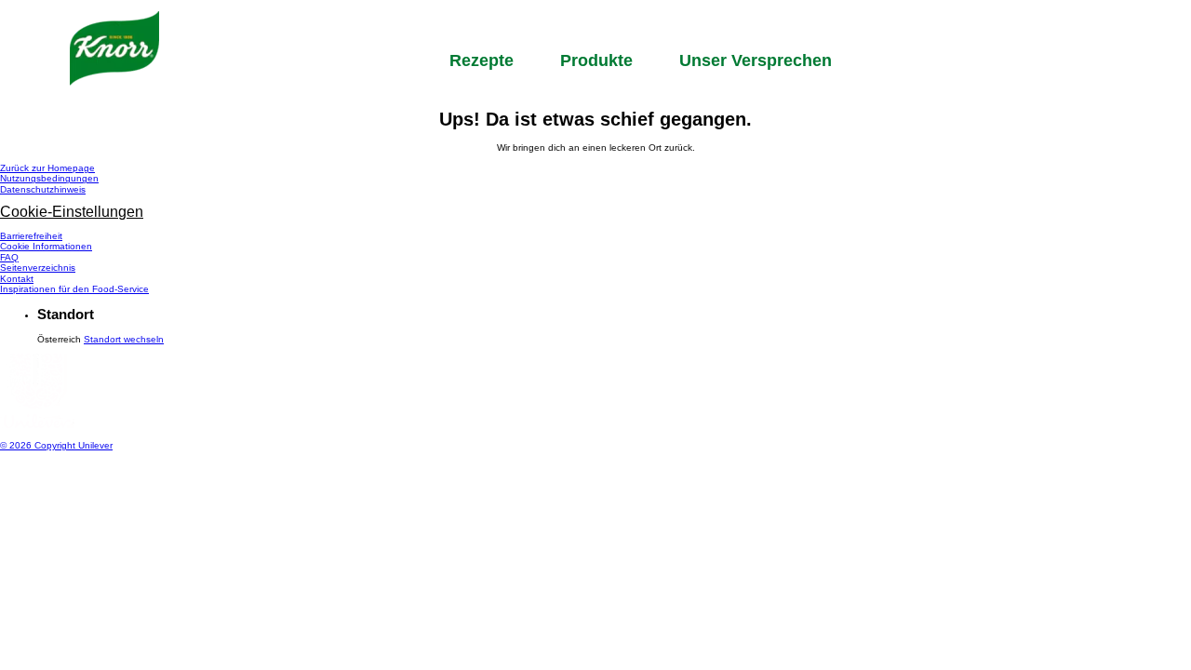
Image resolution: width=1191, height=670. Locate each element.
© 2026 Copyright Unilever (56, 445)
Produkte (596, 60)
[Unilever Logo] (37, 425)
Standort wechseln (124, 339)
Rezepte (481, 60)
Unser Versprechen (755, 60)
